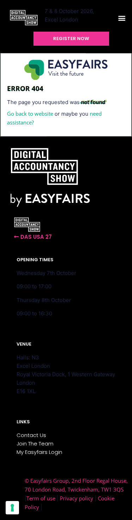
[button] (121, 18)
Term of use (40, 498)
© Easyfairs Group (47, 480)
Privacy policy (76, 498)
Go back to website (30, 113)
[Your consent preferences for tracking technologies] (12, 507)
